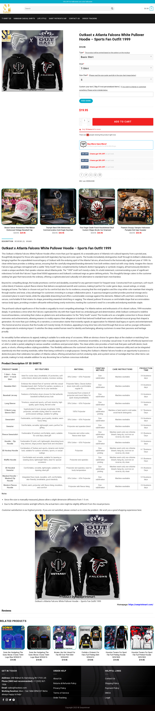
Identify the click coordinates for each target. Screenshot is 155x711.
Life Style (41, 18)
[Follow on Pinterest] (13, 700)
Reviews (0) (20, 241)
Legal (107, 697)
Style (81, 64)
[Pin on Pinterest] (95, 175)
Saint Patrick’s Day (57, 18)
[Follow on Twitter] (10, 700)
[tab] (7, 241)
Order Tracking (89, 18)
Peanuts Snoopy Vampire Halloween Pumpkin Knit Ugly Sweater (135, 229)
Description (7, 241)
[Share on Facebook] (81, 175)
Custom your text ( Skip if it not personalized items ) (99, 86)
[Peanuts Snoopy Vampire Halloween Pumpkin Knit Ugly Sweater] (135, 207)
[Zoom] (4, 88)
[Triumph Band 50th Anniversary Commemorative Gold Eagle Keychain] (58, 207)
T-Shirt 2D (6, 18)
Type (81, 52)
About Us (57, 678)
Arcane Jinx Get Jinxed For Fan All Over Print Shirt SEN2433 (64, 654)
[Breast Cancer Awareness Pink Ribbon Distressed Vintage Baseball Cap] (20, 207)
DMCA (108, 693)
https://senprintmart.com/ (140, 604)
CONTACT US (74, 18)
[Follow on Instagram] (7, 700)
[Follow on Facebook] (3, 700)
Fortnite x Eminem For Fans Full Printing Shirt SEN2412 (90, 654)
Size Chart (83, 75)
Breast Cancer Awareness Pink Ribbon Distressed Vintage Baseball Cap (19, 229)
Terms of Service (61, 693)
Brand (29, 241)
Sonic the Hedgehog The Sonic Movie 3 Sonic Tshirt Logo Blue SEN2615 (13, 654)
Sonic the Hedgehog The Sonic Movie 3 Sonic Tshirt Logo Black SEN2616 (38, 654)
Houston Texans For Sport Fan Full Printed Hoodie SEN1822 (142, 654)
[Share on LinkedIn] (100, 175)
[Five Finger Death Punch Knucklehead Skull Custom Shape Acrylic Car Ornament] (97, 207)
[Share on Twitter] (86, 175)
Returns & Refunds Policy (64, 683)
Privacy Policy (59, 688)
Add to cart (123, 121)
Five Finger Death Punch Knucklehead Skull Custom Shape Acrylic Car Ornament (97, 229)
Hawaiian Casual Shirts (24, 18)
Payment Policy (112, 688)
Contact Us (110, 678)
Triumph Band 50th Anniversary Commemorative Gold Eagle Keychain (58, 229)
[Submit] (112, 8)
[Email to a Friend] (91, 175)
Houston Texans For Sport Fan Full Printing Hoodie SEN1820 (116, 654)
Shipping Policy (112, 683)
